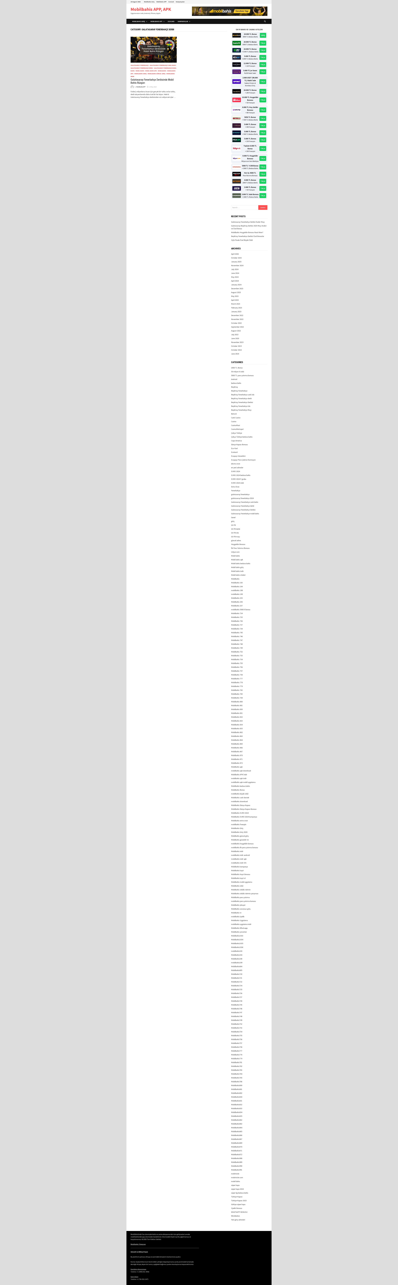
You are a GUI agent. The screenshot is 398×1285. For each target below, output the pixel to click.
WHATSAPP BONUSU (239, 1212)
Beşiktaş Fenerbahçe (239, 391)
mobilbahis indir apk (239, 859)
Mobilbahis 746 (237, 636)
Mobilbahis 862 (237, 732)
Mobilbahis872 (236, 1154)
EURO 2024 (235, 471)
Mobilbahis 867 (237, 751)
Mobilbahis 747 (237, 640)
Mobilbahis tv (236, 913)
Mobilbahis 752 (237, 652)
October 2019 (236, 346)
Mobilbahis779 (236, 1058)
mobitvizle (235, 1173)
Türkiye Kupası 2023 (239, 1200)
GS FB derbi (235, 529)
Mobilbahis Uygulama (239, 920)
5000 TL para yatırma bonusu (242, 375)
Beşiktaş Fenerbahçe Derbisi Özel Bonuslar (247, 236)
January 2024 (236, 284)
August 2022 (236, 331)
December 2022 (237, 315)
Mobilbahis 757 (237, 671)
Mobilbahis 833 (237, 721)
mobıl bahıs (235, 1181)
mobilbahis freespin (238, 824)
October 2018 (236, 350)
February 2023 (236, 307)
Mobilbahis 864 (237, 740)
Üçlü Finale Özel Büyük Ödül (242, 240)
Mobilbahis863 (236, 1124)
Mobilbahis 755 (237, 663)
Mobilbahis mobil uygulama (241, 882)
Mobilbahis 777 (237, 678)
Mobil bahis (140, 71)
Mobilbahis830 (236, 1097)
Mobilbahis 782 (237, 690)
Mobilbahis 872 (237, 763)
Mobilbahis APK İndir (239, 774)
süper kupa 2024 (237, 1189)
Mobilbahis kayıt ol (238, 878)
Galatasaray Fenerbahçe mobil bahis (245, 513)
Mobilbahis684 (236, 966)
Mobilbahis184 (236, 955)
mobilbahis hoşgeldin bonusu (242, 843)
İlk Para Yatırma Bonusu (240, 548)
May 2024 (234, 277)
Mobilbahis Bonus (238, 790)
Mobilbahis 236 (237, 602)
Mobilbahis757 (236, 1043)
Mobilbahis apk (237, 767)
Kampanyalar (180, 2)
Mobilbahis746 (236, 1008)
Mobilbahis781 (236, 1062)
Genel (233, 517)
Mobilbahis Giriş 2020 (239, 832)
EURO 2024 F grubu (238, 479)
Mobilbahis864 (236, 1127)
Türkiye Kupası (236, 1196)
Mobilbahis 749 (237, 648)
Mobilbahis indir (237, 851)
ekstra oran (235, 463)
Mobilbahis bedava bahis (240, 786)
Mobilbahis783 (236, 1070)
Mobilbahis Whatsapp (239, 928)
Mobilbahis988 (236, 1158)
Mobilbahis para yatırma (240, 897)
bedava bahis (236, 383)
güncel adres (236, 540)
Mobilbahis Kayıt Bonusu (240, 874)
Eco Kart (234, 448)
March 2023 (235, 304)
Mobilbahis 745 (237, 632)
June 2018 (235, 354)
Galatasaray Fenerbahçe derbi (142, 68)
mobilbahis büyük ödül (239, 794)
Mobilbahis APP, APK (151, 9)
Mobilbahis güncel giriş (156, 74)
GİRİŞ (263, 35)
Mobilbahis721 (236, 978)
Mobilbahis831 (236, 1101)
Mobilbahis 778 (237, 682)
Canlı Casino (235, 417)
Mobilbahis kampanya (239, 866)
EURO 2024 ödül (237, 483)
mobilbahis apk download (241, 771)
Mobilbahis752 (236, 1024)
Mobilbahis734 (236, 985)
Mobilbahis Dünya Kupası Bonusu (243, 809)
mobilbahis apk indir (239, 778)
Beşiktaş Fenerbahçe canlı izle (242, 394)
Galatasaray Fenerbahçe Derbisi (243, 510)
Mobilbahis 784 (237, 698)
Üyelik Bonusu (236, 1208)
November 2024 (237, 265)
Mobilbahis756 (236, 1039)
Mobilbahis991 (236, 1170)
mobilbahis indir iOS (238, 863)
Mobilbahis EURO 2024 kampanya (244, 817)
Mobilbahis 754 (237, 659)
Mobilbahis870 (236, 1147)
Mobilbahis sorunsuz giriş (241, 909)
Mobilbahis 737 (237, 625)
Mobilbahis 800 (237, 701)
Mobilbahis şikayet (238, 905)
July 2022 (234, 334)
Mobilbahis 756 (237, 667)
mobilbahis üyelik (237, 916)
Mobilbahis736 (236, 993)
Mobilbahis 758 (237, 675)
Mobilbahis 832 (237, 717)
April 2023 (235, 300)
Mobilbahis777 (236, 1051)
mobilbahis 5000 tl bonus (240, 609)
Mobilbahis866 (236, 1135)
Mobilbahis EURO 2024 (240, 813)
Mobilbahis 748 (237, 644)
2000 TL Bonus (237, 368)
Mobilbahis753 (236, 1028)
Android (234, 379)
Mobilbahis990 (236, 1166)
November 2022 (237, 319)
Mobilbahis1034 (237, 939)
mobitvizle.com (237, 1177)
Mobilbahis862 (236, 1120)
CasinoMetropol (237, 429)
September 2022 (237, 327)
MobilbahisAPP (141, 87)
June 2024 (235, 273)
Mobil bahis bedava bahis (240, 563)
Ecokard (234, 452)
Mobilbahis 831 (237, 713)
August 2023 (236, 292)
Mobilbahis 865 (237, 744)
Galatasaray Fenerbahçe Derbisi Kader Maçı (248, 222)
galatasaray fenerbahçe (140, 65)
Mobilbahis (162, 71)
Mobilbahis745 (236, 1005)
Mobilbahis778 (236, 1054)
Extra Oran (235, 487)
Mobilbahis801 (236, 1089)
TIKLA (262, 43)
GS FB (233, 525)
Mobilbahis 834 (237, 724)
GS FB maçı (235, 536)
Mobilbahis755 (236, 1035)
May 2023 (234, 296)
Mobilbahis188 (236, 959)
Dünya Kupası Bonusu (239, 444)
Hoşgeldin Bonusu (238, 544)
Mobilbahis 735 (237, 617)
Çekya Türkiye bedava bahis (241, 437)
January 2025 (236, 261)
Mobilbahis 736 (237, 621)
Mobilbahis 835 (237, 728)
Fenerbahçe (235, 490)
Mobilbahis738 (236, 1001)
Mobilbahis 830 (237, 709)
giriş (232, 521)
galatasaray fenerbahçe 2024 (242, 498)
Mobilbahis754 (236, 1031)
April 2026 (235, 254)
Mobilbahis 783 (237, 694)
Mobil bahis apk (151, 71)
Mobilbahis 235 (237, 598)
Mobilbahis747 (236, 1012)
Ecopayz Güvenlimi (238, 456)
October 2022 (236, 323)
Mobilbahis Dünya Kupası (240, 805)
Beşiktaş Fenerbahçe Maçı (241, 410)
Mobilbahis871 (236, 1150)
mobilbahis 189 (237, 594)
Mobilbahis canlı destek (240, 797)
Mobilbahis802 (236, 1093)
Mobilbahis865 (236, 1131)
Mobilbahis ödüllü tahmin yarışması (244, 893)
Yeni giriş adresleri (238, 1220)
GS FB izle (235, 533)
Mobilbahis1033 (237, 936)
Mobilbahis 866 (237, 747)
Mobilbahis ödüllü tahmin (241, 889)
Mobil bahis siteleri (238, 575)
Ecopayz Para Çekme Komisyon (243, 460)
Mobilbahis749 (236, 1020)
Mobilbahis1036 (237, 947)
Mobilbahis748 (236, 1016)
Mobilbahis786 (236, 1081)
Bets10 (234, 414)
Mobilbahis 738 (237, 629)
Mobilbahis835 (236, 1116)
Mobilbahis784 (236, 1074)
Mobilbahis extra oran (239, 820)
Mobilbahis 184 (237, 586)
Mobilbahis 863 (237, 736)
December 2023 (237, 288)
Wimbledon (235, 1216)
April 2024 (235, 281)
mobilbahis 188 (237, 590)
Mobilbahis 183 (237, 582)
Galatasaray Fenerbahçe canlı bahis (163, 65)
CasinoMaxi (235, 425)
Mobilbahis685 (236, 970)
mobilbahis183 (236, 951)
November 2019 (237, 342)
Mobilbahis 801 (237, 705)
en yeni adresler (237, 467)
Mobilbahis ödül (237, 886)
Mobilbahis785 (236, 1078)
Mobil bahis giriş (237, 567)
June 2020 (235, 338)
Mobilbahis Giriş (149, 2)
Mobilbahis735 (236, 989)
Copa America (236, 440)
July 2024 (234, 269)
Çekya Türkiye (236, 433)
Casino (233, 421)
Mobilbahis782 (236, 1066)
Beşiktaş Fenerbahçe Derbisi (242, 402)
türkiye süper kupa (238, 1204)
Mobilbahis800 (236, 1085)
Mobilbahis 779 (237, 686)
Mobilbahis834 (236, 1112)
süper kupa (235, 1185)
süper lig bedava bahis (239, 1193)
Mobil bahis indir (237, 571)
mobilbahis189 (236, 962)
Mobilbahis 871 (237, 759)
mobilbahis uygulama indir (241, 924)
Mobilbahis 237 (237, 605)
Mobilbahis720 (236, 974)
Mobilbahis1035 (237, 943)
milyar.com (235, 552)
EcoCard (171, 2)
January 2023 (236, 311)
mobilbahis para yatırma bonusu (243, 901)
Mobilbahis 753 (237, 655)
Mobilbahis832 (236, 1104)
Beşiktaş (234, 387)
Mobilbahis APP (161, 2)
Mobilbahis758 (236, 1047)
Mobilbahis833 (236, 1108)
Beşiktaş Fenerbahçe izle (240, 406)
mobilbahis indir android (240, 855)
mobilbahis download (239, 801)
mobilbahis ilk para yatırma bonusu (244, 847)
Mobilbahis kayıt (237, 870)
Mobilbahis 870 (237, 755)
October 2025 (236, 258)
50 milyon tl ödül (237, 371)
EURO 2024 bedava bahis (240, 475)
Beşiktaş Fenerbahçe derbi (241, 398)
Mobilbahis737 (236, 997)
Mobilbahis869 (236, 1143)
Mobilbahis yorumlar (239, 932)
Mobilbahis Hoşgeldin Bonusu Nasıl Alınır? (247, 232)
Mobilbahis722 (236, 982)
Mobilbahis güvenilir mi (240, 840)
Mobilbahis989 (236, 1162)
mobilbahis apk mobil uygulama (243, 782)
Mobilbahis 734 (237, 613)
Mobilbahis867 (236, 1139)
